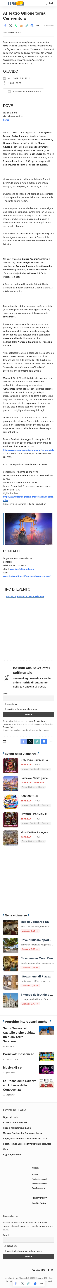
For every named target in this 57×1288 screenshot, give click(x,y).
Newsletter (12, 704)
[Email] (21, 25)
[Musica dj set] (46, 1069)
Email (5, 693)
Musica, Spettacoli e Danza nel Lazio (25, 596)
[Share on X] (10, 25)
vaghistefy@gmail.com (22, 569)
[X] (52, 1270)
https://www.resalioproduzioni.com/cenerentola (28, 450)
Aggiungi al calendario (25, 91)
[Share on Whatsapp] (16, 25)
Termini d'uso (39, 721)
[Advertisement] (28, 881)
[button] (5, 3)
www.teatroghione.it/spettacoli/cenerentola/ (26, 576)
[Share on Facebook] (5, 25)
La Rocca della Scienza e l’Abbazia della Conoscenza (19, 1085)
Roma (6, 119)
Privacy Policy (8, 727)
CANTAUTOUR (29, 796)
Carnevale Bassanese (18, 1054)
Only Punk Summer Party (36, 760)
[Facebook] (48, 1270)
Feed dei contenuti (39, 1179)
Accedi (35, 1174)
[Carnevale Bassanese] (46, 1056)
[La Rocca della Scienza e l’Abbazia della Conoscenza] (46, 1083)
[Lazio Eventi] (16, 3)
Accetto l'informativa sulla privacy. (22, 709)
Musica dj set (12, 1067)
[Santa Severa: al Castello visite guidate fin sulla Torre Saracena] (46, 1030)
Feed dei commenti (40, 1184)
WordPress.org (38, 1188)
